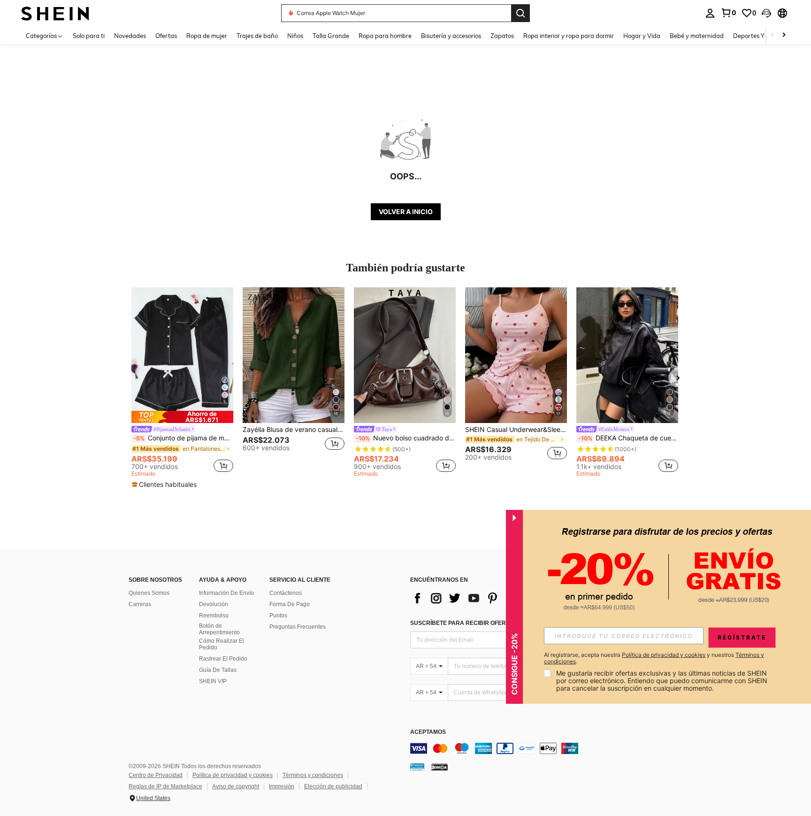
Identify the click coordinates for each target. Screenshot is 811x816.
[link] (728, 12)
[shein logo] (55, 12)
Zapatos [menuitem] (502, 35)
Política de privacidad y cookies (232, 775)
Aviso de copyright (235, 786)
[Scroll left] (772, 35)
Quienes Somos (149, 593)
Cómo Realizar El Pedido (221, 644)
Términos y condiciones (313, 775)
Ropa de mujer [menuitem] (206, 35)
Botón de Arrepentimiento (219, 629)
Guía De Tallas (218, 670)
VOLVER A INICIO (406, 212)
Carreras (140, 604)
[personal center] (710, 13)
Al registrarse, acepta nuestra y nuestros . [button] (654, 658)
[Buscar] (520, 13)
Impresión (281, 786)
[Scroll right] (783, 35)
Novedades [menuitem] (130, 35)
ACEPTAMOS (428, 732)
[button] (766, 13)
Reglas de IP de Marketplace (165, 786)
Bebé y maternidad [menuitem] (697, 35)
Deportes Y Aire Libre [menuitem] (763, 35)
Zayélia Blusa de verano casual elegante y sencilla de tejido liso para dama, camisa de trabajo (293, 429)
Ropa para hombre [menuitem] (385, 35)
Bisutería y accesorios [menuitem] (451, 35)
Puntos (278, 615)
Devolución (213, 604)
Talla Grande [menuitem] (331, 35)
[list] (485, 598)
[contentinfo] (551, 748)
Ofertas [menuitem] (166, 35)
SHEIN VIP (213, 681)
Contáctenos (285, 593)
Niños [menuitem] (295, 35)
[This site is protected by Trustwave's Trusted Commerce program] (417, 766)
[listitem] (182, 388)
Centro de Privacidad (156, 775)
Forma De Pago (289, 604)
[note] (182, 417)
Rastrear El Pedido (223, 658)
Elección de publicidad (333, 786)
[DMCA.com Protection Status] (439, 766)
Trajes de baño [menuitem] (257, 35)
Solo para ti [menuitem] (89, 35)
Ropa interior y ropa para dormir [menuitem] (568, 35)
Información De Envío (226, 593)
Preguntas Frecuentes (297, 627)
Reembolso (214, 615)
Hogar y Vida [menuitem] (641, 35)
